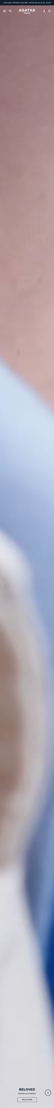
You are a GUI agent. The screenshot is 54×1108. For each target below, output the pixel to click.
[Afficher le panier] (49, 11)
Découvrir (27, 1100)
